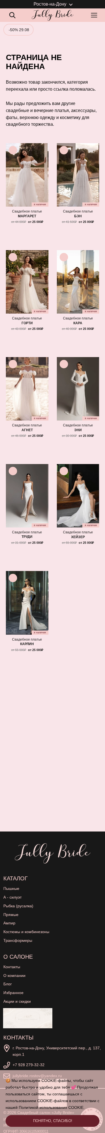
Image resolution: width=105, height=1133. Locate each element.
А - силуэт (12, 897)
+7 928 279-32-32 (29, 1065)
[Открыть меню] (95, 15)
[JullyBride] (53, 15)
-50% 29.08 (19, 30)
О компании (14, 975)
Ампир (9, 923)
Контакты (11, 967)
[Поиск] (12, 15)
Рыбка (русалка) (18, 906)
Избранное (13, 992)
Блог (7, 984)
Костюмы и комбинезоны (26, 931)
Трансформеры (17, 940)
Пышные (11, 888)
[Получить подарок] (27, 1018)
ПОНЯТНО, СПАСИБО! (52, 1121)
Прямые (10, 914)
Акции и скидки (17, 1001)
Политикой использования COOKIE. (52, 1107)
